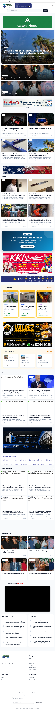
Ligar (47, 315)
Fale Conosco (32, 684)
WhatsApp (7, 315)
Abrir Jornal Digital (27, 246)
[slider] (29, 6)
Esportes (31, 665)
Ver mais (51, 111)
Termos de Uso (32, 682)
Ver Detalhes (11, 365)
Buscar (45, 10)
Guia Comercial (4, 679)
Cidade (30, 658)
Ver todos (49, 287)
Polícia (30, 661)
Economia (31, 663)
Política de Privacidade (34, 679)
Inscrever (39, 702)
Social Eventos (32, 669)
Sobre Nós (31, 677)
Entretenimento (32, 667)
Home (2, 677)
